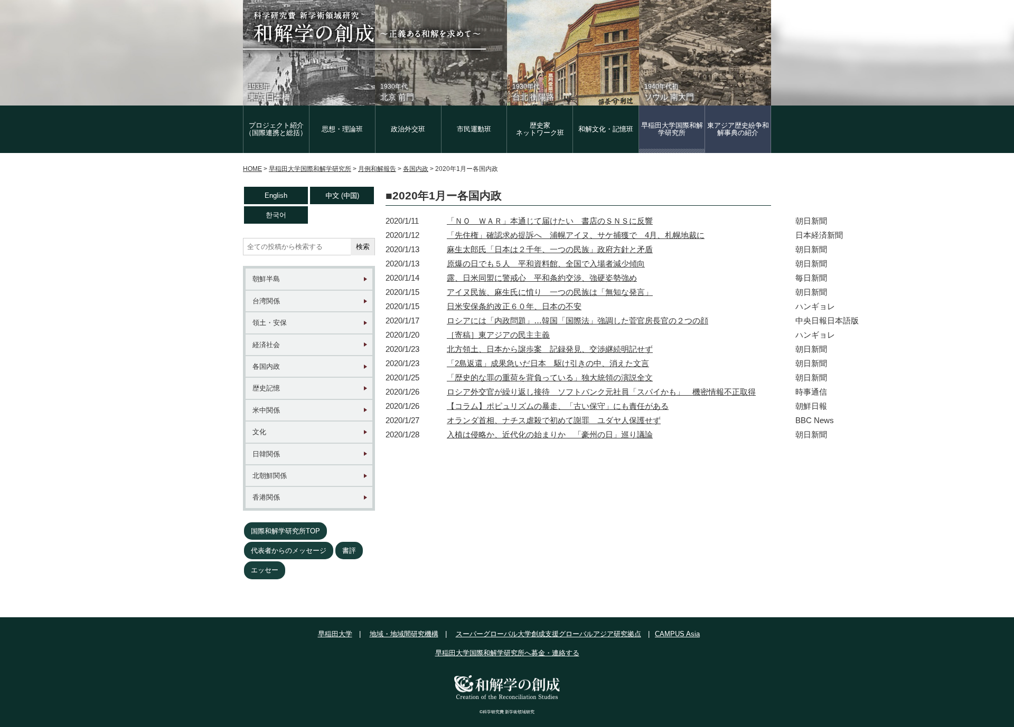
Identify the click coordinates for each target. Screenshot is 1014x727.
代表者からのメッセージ (288, 550)
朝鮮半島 (266, 279)
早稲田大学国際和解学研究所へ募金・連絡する (507, 653)
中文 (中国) (342, 195)
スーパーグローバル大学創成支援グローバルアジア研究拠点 (548, 634)
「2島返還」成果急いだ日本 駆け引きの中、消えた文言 (548, 363)
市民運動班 (474, 129)
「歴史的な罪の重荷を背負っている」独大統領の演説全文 (550, 377)
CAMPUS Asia (677, 634)
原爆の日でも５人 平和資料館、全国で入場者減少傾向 (546, 263)
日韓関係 (266, 454)
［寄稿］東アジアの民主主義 (498, 334)
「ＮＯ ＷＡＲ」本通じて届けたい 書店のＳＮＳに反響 (550, 220)
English (276, 195)
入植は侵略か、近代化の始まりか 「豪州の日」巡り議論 (550, 434)
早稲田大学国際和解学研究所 (672, 129)
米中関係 (266, 410)
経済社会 (266, 345)
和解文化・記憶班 (605, 129)
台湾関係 (266, 301)
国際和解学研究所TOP (285, 531)
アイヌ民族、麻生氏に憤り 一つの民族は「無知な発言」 (550, 292)
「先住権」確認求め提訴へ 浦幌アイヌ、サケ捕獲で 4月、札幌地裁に (576, 235)
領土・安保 (269, 323)
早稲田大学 (335, 634)
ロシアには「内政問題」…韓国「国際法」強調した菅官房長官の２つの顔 (577, 320)
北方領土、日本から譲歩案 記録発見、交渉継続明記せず (550, 349)
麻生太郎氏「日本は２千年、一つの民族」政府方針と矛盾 (550, 249)
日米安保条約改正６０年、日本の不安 (514, 306)
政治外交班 (408, 129)
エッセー (264, 570)
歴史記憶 (266, 388)
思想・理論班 (342, 129)
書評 (349, 550)
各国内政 (266, 366)
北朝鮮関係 (269, 476)
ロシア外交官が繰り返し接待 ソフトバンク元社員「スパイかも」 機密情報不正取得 (601, 391)
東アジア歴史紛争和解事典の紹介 (738, 129)
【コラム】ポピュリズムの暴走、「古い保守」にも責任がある (558, 405)
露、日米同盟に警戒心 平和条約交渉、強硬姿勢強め (542, 277)
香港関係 (266, 497)
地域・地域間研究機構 (404, 634)
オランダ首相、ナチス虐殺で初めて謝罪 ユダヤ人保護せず (554, 420)
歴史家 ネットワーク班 (540, 129)
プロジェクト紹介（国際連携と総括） (276, 129)
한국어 (276, 215)
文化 (259, 432)
